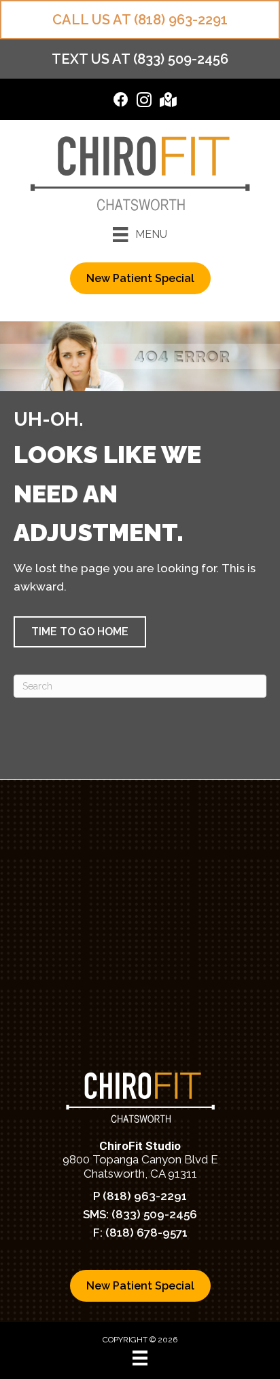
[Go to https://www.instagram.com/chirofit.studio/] (144, 102)
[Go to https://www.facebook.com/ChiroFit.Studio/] (120, 101)
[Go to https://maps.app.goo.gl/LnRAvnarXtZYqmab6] (167, 101)
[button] (80, 631)
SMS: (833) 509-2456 (140, 1214)
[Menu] (140, 1358)
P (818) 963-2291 (140, 1196)
